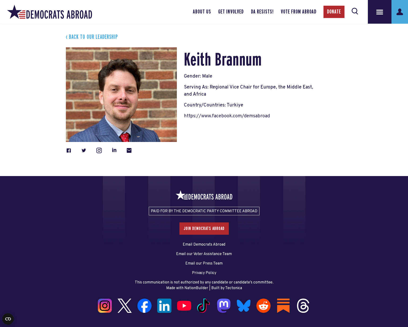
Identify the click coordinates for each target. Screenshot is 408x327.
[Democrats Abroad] (49, 11)
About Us (202, 12)
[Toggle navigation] (379, 12)
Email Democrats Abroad (204, 244)
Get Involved (231, 12)
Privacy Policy (204, 273)
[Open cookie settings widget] (8, 319)
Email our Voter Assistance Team (204, 254)
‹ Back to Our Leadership (92, 37)
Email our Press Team (204, 263)
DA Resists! (262, 12)
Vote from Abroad (298, 12)
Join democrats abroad (204, 228)
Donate (334, 12)
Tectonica (233, 288)
